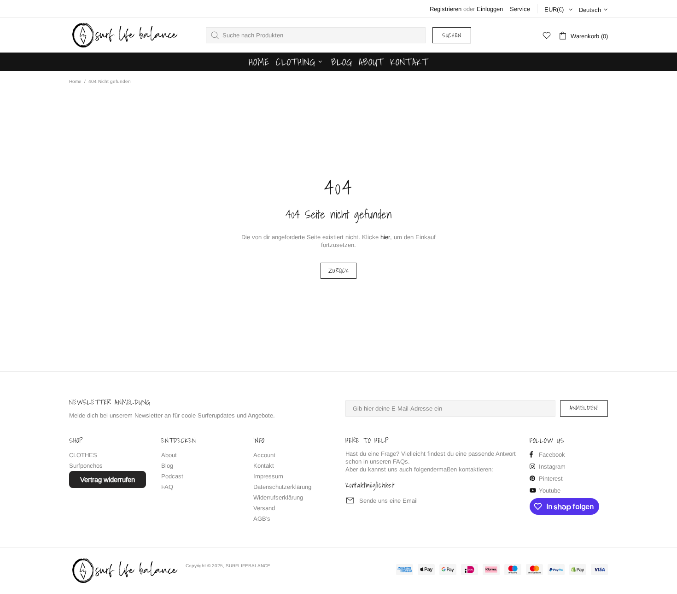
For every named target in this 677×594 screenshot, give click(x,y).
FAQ (167, 486)
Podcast (172, 476)
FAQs (400, 461)
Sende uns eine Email (388, 500)
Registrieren (445, 9)
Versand (264, 508)
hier (385, 237)
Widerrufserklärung (278, 497)
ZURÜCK (338, 271)
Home (75, 81)
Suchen (451, 35)
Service (520, 9)
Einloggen (490, 9)
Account (264, 455)
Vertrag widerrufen (107, 479)
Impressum (268, 476)
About (169, 455)
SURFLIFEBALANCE (124, 35)
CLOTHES (83, 455)
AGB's (261, 518)
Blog (167, 465)
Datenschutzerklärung (282, 486)
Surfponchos (86, 465)
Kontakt (263, 465)
